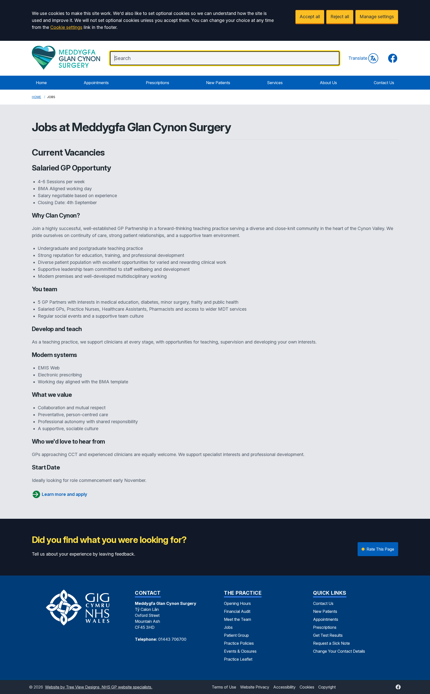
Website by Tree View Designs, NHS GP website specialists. (98, 687)
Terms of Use (224, 687)
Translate (357, 58)
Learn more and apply (64, 494)
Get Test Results (328, 635)
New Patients (218, 82)
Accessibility (284, 687)
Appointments (96, 82)
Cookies (307, 687)
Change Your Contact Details (339, 651)
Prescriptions (157, 82)
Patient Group (236, 635)
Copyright (327, 687)
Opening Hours (237, 603)
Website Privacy (254, 687)
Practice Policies (239, 643)
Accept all (310, 16)
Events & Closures (240, 651)
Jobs (228, 627)
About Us (328, 82)
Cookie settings (66, 27)
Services (275, 82)
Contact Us (384, 82)
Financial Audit (237, 611)
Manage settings (377, 16)
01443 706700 (172, 639)
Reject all (339, 16)
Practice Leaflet (238, 659)
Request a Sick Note (331, 643)
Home (41, 82)
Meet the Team (237, 619)
